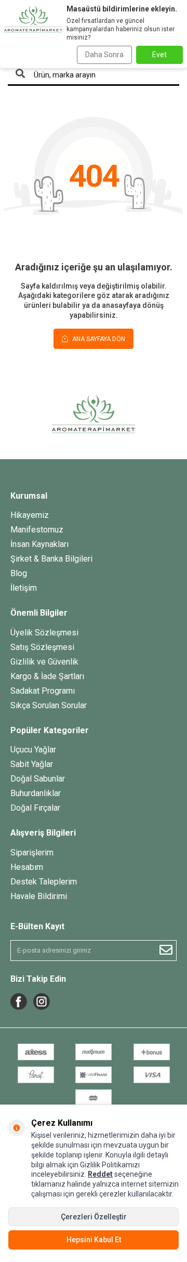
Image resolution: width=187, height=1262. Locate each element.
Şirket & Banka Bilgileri (51, 559)
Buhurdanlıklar (35, 793)
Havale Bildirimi (38, 896)
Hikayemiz (29, 515)
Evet (159, 54)
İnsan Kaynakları (39, 544)
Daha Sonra (104, 54)
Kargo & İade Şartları (47, 676)
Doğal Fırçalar (35, 808)
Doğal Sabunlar (37, 779)
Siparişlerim (32, 852)
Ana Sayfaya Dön (98, 339)
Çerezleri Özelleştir (94, 1217)
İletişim (23, 588)
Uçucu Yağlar (33, 749)
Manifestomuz (36, 530)
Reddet (100, 1174)
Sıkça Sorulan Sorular (48, 705)
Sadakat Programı (42, 691)
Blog (18, 573)
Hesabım (26, 867)
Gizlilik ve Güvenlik (44, 662)
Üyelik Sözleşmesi (44, 632)
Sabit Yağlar (31, 764)
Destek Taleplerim (43, 882)
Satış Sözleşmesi (42, 647)
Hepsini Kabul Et (93, 1239)
